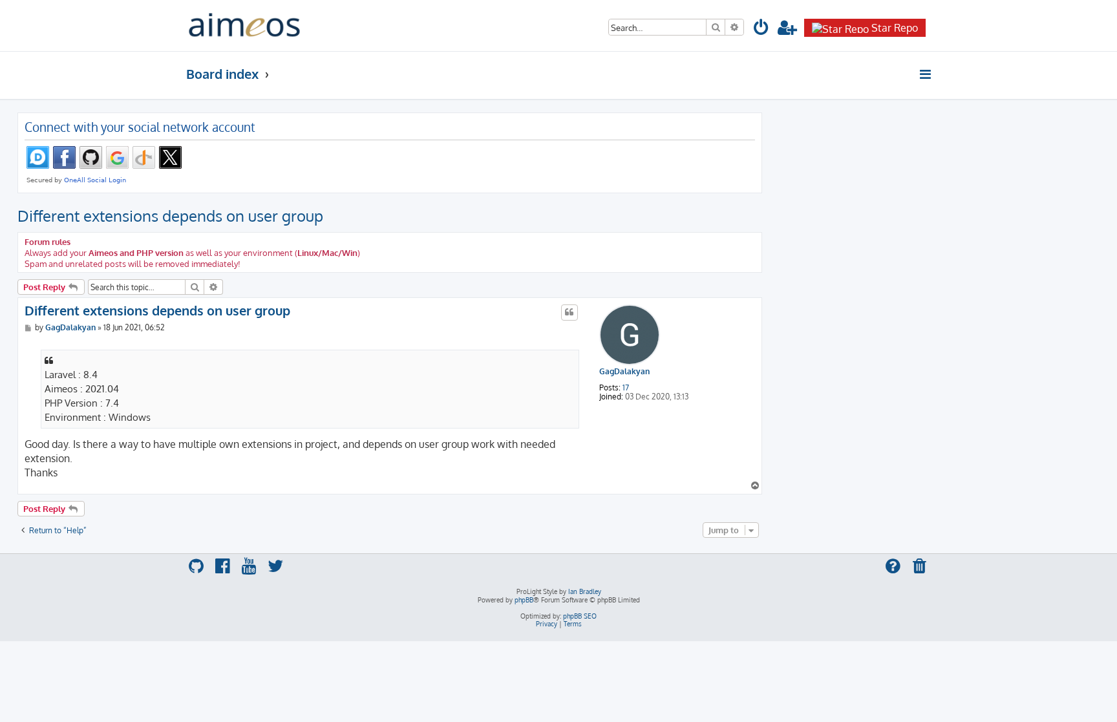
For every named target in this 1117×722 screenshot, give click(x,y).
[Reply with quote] (569, 312)
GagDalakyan (624, 371)
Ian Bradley (584, 591)
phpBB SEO (580, 616)
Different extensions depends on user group (170, 216)
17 (625, 387)
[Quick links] (926, 74)
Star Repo (894, 27)
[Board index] (244, 25)
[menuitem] (761, 29)
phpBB (524, 600)
